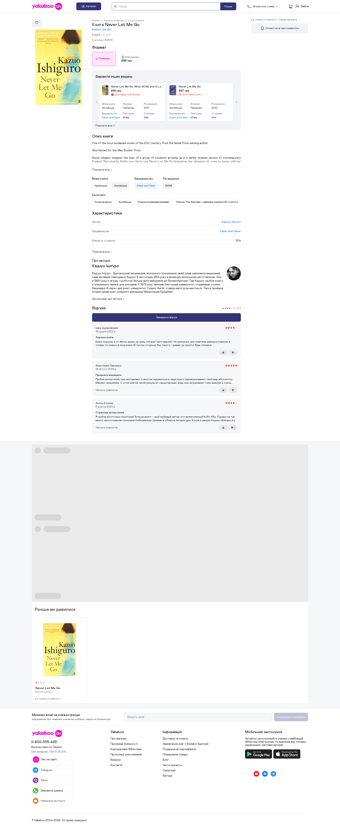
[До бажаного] (37, 22)
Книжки (96, 20)
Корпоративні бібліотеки (125, 749)
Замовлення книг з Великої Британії (185, 743)
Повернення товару (175, 754)
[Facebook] (265, 774)
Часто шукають (172, 765)
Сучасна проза (136, 20)
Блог (166, 759)
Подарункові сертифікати (179, 749)
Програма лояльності (124, 743)
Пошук (228, 6)
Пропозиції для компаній (126, 754)
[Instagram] (248, 774)
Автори (167, 775)
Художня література (114, 20)
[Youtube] (256, 774)
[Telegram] (273, 774)
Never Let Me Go (47, 688)
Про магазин (118, 738)
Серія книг (169, 770)
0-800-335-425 (44, 742)
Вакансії (115, 759)
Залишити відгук (166, 317)
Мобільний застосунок (263, 732)
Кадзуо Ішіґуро (101, 29)
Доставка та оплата (175, 738)
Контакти (116, 765)
